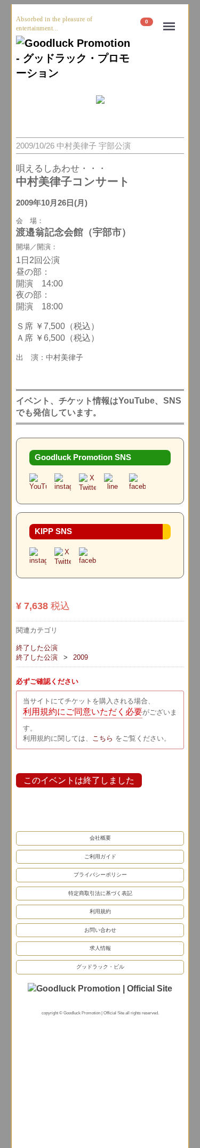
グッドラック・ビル (100, 966)
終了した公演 (37, 648)
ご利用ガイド (100, 856)
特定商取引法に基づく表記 (100, 893)
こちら (103, 738)
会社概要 (100, 837)
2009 (80, 657)
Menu (171, 19)
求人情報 (100, 948)
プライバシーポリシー (100, 874)
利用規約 (100, 911)
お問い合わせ (100, 929)
